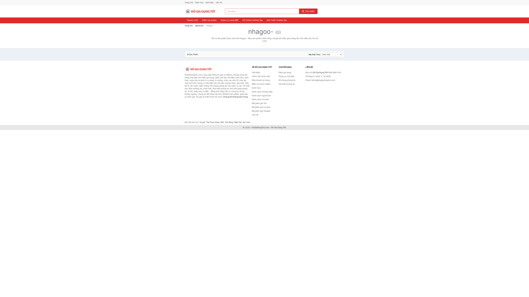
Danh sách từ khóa (260, 99)
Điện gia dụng (209, 20)
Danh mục (199, 2)
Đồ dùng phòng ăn (253, 20)
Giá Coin (246, 122)
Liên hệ (219, 2)
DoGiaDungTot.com (260, 127)
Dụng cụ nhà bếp (229, 20)
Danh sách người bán (261, 95)
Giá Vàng (229, 122)
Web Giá (237, 122)
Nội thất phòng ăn (277, 20)
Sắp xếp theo (314, 54)
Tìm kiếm (309, 11)
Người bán (199, 26)
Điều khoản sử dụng (261, 80)
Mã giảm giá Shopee (261, 111)
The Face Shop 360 (215, 122)
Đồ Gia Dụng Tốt (278, 127)
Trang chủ (189, 2)
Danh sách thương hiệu (262, 91)
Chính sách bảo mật (261, 76)
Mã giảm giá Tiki (259, 103)
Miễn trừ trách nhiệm (261, 84)
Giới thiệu (210, 2)
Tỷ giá (202, 122)
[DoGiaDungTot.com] (200, 11)
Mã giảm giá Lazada (261, 107)
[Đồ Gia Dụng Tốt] (198, 69)
